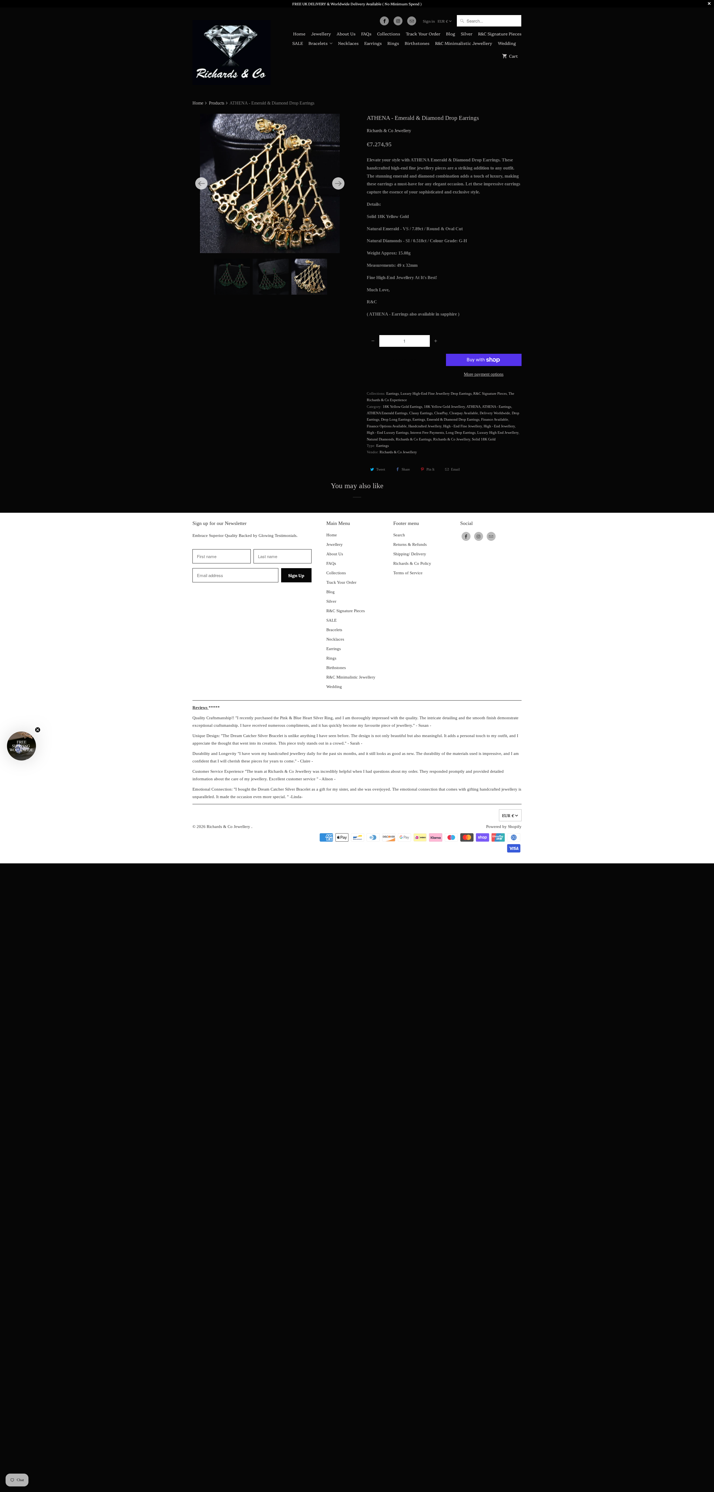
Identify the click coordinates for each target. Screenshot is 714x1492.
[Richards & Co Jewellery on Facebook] (384, 20)
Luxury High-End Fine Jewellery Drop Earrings (436, 393)
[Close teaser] (37, 730)
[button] (21, 746)
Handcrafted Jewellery (425, 426)
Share (406, 469)
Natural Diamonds (380, 439)
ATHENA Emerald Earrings (387, 413)
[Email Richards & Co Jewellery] (411, 20)
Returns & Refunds (410, 544)
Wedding (507, 43)
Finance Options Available (387, 426)
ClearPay (441, 413)
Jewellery (321, 34)
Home (299, 34)
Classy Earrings (421, 413)
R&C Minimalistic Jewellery (463, 43)
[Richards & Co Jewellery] (231, 48)
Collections (388, 34)
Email (455, 469)
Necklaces (348, 43)
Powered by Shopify (504, 826)
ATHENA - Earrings (496, 407)
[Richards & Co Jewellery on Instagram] (398, 20)
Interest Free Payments (427, 432)
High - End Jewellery (499, 426)
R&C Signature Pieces (500, 34)
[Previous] (201, 183)
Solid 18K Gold (484, 439)
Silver (466, 34)
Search (399, 535)
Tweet (380, 469)
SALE (297, 43)
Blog (450, 34)
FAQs (366, 34)
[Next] (338, 183)
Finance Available (494, 419)
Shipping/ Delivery (409, 554)
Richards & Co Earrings (413, 439)
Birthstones (417, 43)
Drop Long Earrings (396, 419)
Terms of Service (408, 573)
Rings (393, 43)
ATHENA (473, 407)
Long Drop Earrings (461, 432)
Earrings (373, 43)
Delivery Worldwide (495, 413)
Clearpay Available (463, 413)
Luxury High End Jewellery (497, 432)
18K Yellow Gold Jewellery (444, 407)
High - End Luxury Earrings (388, 432)
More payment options (483, 374)
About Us (346, 34)
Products (217, 103)
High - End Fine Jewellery (462, 426)
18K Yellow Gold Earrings (402, 407)
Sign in (429, 20)
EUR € (443, 20)
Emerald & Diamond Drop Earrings (453, 419)
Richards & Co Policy (412, 563)
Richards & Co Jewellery (389, 130)
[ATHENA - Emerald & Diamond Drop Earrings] (269, 183)
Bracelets (318, 43)
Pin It (430, 469)
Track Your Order (423, 34)
